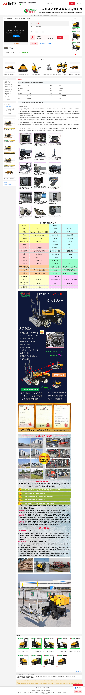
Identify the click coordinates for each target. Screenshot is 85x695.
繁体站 (59, 692)
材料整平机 (27, 677)
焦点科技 (44, 693)
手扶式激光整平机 (29, 676)
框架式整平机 (33, 677)
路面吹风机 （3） (8, 93)
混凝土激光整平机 (7, 154)
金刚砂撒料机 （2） (8, 84)
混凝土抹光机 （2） (8, 89)
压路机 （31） (7, 82)
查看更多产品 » (78, 671)
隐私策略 (42, 692)
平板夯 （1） (7, 94)
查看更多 (9, 99)
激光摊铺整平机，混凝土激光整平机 (10, 129)
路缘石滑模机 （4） (8, 86)
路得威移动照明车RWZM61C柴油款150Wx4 (51, 74)
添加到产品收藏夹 (7, 184)
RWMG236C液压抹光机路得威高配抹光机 (24, 74)
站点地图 (36, 692)
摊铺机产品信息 (38, 687)
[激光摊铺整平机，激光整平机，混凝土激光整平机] (9, 135)
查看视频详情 (16, 43)
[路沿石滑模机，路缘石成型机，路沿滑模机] (9, 172)
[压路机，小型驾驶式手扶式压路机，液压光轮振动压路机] (76, 46)
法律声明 (54, 692)
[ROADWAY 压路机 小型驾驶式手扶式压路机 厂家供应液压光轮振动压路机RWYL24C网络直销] (76, 35)
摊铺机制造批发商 (46, 687)
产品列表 (34, 15)
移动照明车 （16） (8, 91)
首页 (31, 15)
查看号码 (60, 37)
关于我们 (19, 692)
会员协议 (48, 692)
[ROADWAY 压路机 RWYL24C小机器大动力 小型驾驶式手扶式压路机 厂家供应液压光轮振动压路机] (76, 24)
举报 (13, 52)
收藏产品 (7, 52)
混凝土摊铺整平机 (21, 677)
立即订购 (49, 43)
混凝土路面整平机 (43, 676)
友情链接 (64, 692)
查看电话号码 (8, 106)
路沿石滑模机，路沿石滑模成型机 (75, 74)
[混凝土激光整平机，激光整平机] (9, 160)
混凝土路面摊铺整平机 (52, 676)
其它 (38, 15)
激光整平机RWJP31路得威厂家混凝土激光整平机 (44, 689)
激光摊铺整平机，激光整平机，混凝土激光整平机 (13, 141)
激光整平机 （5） (8, 81)
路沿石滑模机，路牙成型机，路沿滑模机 (11, 74)
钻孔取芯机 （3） (8, 96)
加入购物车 (42, 43)
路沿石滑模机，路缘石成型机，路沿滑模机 (11, 178)
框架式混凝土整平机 (70, 676)
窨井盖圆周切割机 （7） (9, 88)
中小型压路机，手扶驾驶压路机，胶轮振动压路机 (65, 74)
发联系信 (34, 43)
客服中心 (31, 692)
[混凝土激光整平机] (9, 148)
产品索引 (6, 182)
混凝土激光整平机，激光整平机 (9, 166)
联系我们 (25, 692)
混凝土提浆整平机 (62, 676)
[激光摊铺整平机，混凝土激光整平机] (9, 123)
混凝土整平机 (36, 676)
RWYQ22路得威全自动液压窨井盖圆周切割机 (38, 74)
